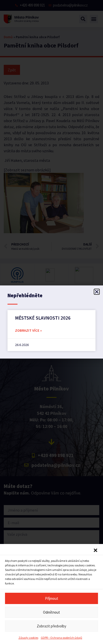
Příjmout (51, 598)
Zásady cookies (28, 637)
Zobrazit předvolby (51, 626)
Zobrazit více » (28, 330)
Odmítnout (51, 612)
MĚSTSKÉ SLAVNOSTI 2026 (42, 318)
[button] (95, 550)
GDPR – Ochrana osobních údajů (61, 637)
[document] (51, 322)
